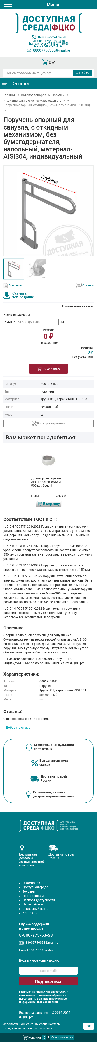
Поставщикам (33, 895)
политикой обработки (52, 995)
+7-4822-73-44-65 (52, 46)
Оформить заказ (62, 1037)
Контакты (30, 913)
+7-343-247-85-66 (58, 43)
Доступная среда (35, 887)
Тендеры (29, 891)
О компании (31, 883)
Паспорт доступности (39, 900)
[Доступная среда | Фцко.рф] (48, 23)
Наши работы (33, 904)
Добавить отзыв (18, 727)
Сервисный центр (35, 908)
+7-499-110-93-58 (54, 40)
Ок (89, 1026)
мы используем (29, 1028)
